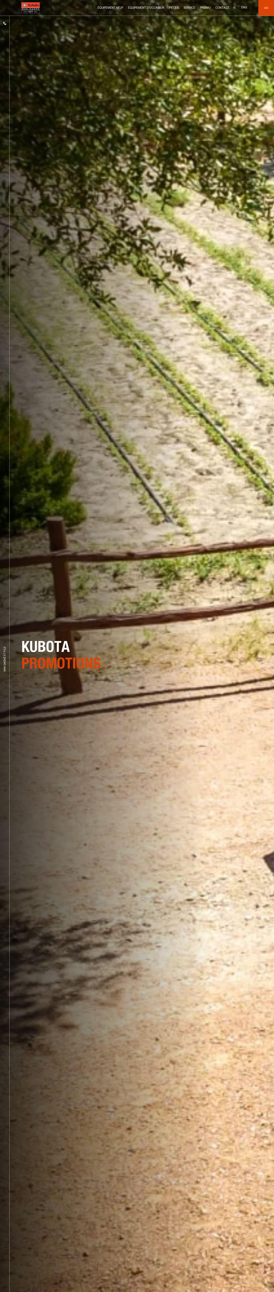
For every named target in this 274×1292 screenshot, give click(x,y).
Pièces (174, 8)
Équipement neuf (110, 8)
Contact (222, 8)
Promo (205, 8)
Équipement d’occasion (146, 8)
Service (189, 8)
